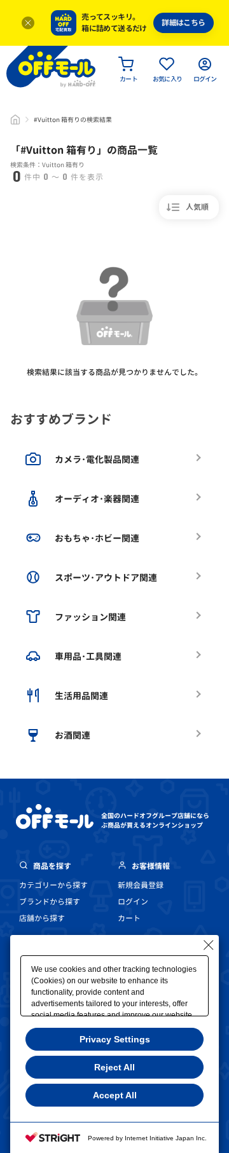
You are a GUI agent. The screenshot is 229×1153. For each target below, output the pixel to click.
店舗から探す (42, 918)
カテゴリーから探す (53, 885)
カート (129, 918)
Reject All (114, 1067)
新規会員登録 (140, 885)
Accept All (115, 1095)
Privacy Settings (115, 1039)
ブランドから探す (49, 901)
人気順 (197, 206)
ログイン (133, 901)
